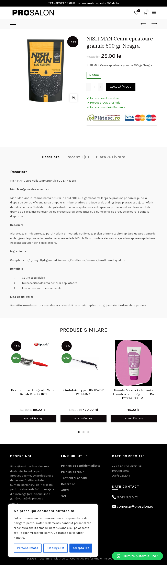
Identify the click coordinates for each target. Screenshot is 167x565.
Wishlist (138, 11)
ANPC (65, 490)
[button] (137, 556)
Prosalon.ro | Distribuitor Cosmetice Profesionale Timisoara (76, 558)
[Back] (13, 24)
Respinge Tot (56, 548)
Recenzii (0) (77, 157)
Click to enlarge (73, 98)
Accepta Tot (81, 548)
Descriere (51, 157)
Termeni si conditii (74, 478)
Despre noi (68, 484)
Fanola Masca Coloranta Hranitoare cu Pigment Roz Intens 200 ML (133, 394)
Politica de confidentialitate (80, 466)
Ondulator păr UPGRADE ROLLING (83, 392)
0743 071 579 (127, 497)
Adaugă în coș (120, 86)
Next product (154, 24)
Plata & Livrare (110, 157)
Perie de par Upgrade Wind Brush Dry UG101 (33, 392)
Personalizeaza (27, 548)
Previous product (143, 24)
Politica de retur (72, 472)
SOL (64, 496)
